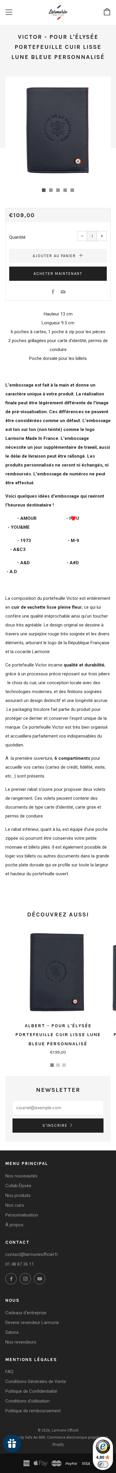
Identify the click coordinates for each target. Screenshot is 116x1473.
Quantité (17, 237)
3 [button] (64, 1065)
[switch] (103, 1464)
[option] (58, 128)
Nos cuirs (14, 1205)
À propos (14, 1224)
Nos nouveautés (21, 1176)
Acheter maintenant (58, 273)
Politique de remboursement (33, 1410)
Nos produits (18, 1195)
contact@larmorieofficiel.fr (31, 1254)
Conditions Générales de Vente (35, 1381)
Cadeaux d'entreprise (25, 1312)
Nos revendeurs (20, 1342)
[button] (44, 190)
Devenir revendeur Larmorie (32, 1322)
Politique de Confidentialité (31, 1391)
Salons (12, 1332)
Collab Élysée (18, 1185)
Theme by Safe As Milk (26, 1437)
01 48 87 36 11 (19, 1264)
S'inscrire (55, 1125)
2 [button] (58, 1065)
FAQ (9, 1371)
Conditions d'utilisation (27, 1401)
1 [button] (52, 1065)
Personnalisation (21, 1215)
